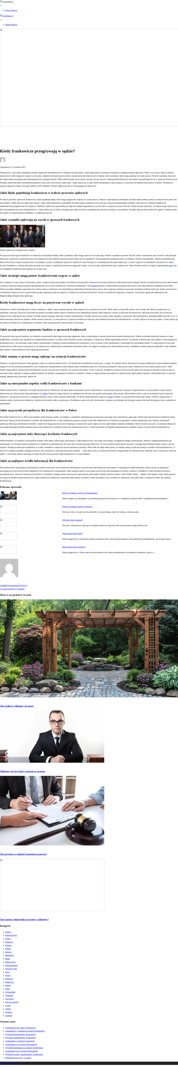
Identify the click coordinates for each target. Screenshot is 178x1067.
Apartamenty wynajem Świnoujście (20, 1041)
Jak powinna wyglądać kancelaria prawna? (23, 854)
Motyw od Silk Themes (9, 1063)
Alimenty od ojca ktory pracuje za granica (22, 771)
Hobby (8, 949)
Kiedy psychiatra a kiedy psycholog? (77, 506)
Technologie (10, 992)
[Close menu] (1, 5)
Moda (7, 959)
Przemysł (9, 979)
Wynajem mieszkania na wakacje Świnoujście (24, 1048)
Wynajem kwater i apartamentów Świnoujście (24, 1054)
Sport (7, 989)
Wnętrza (8, 1012)
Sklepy (8, 985)
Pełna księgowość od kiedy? (74, 547)
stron (171, 265)
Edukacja (9, 942)
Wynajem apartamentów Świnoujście (20, 1034)
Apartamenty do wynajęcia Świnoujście (21, 1051)
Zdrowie (8, 1015)
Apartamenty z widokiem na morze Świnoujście (25, 1031)
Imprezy (8, 952)
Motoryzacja (10, 962)
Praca (7, 972)
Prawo (8, 134)
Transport (9, 995)
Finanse (8, 945)
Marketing (9, 955)
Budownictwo (11, 935)
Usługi (8, 1009)
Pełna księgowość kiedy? (72, 533)
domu (45, 393)
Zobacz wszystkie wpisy (10, 582)
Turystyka (9, 999)
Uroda (7, 1005)
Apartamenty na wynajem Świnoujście (21, 1044)
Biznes (8, 932)
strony (111, 397)
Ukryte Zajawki (11, 1002)
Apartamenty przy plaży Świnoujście (20, 1028)
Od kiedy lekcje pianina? (72, 520)
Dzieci (8, 939)
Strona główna (11, 10)
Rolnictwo (9, 982)
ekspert (94, 286)
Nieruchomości (11, 965)
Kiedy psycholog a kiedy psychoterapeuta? (80, 493)
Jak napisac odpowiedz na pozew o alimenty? (24, 919)
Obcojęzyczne (11, 969)
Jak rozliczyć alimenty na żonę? (17, 706)
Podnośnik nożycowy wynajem (18, 1058)
